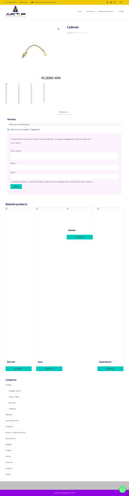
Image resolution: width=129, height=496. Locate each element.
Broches (12, 403)
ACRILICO (9, 426)
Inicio (80, 11)
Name (13, 163)
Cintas (8, 474)
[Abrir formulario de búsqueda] (121, 2)
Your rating (15, 143)
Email (13, 172)
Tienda (121, 11)
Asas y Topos (14, 397)
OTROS (8, 450)
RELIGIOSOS (11, 438)
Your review (16, 151)
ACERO (78, 33)
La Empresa (90, 11)
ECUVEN (72, 493)
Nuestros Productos (105, 11)
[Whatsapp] (122, 489)
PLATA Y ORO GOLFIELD (16, 432)
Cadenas (85, 33)
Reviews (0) (64, 112)
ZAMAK (9, 444)
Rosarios (9, 462)
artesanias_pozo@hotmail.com (45, 2)
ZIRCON (9, 415)
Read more (18, 369)
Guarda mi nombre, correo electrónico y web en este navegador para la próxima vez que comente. (52, 182)
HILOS (8, 456)
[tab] (63, 112)
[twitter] (115, 2)
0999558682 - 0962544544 (17, 2)
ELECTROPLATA (12, 420)
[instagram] (111, 2)
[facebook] (107, 2)
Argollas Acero (15, 391)
